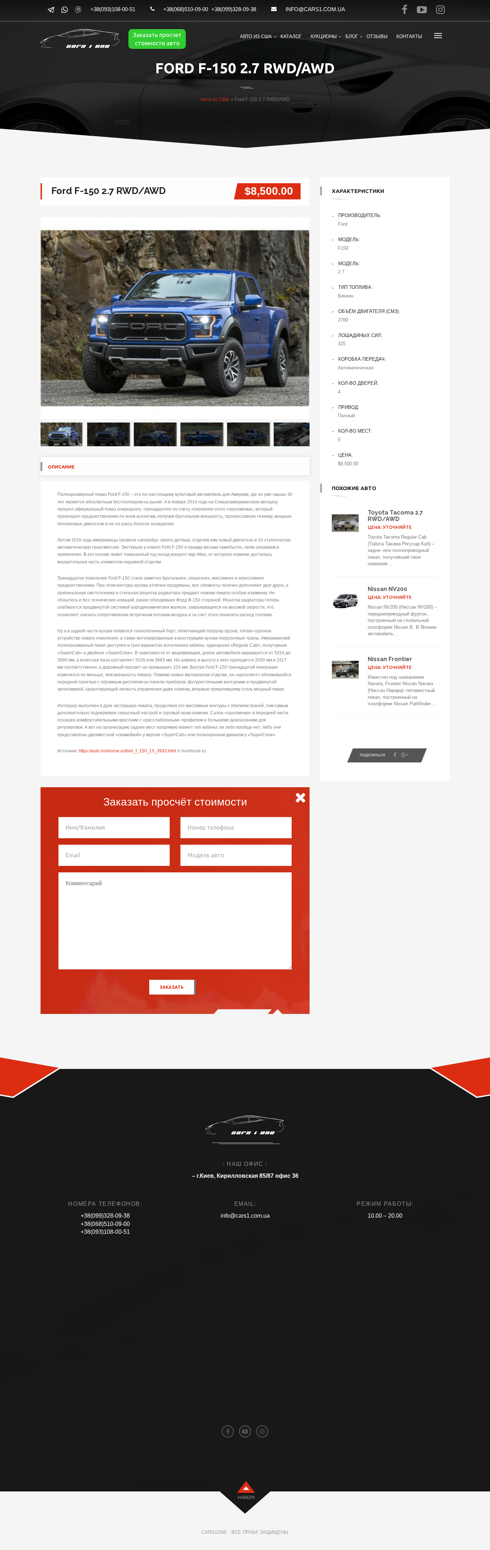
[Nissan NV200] (345, 600)
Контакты (409, 36)
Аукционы (323, 36)
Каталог (291, 36)
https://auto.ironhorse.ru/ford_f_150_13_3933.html (127, 750)
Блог (351, 36)
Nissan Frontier (390, 659)
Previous (30, 318)
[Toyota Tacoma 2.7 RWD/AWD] (345, 523)
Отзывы (377, 36)
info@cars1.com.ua (315, 9)
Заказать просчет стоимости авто (157, 39)
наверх (246, 1497)
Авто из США (256, 36)
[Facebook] (395, 754)
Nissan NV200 (387, 589)
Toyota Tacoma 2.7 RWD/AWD (395, 515)
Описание (61, 466)
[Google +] (404, 754)
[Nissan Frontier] (345, 670)
